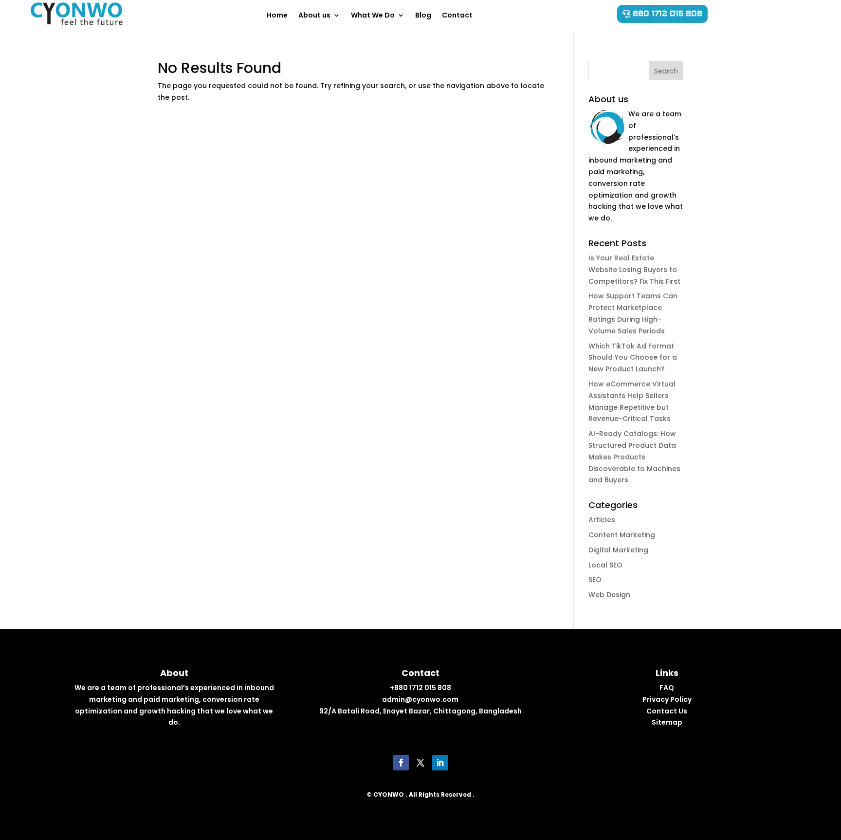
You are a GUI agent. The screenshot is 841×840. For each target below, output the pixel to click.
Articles (601, 520)
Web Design (609, 595)
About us (314, 15)
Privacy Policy (667, 699)
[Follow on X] (420, 762)
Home (277, 15)
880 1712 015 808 (667, 13)
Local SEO (605, 565)
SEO (595, 579)
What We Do (373, 15)
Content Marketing (621, 535)
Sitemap (667, 722)
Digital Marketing (618, 550)
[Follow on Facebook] (401, 762)
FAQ (666, 688)
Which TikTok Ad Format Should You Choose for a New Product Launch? (632, 357)
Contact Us (666, 711)
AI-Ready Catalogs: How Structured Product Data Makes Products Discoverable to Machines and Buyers (634, 457)
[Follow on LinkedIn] (440, 762)
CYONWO (388, 794)
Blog (423, 15)
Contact (457, 15)
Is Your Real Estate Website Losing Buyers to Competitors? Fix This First (634, 269)
